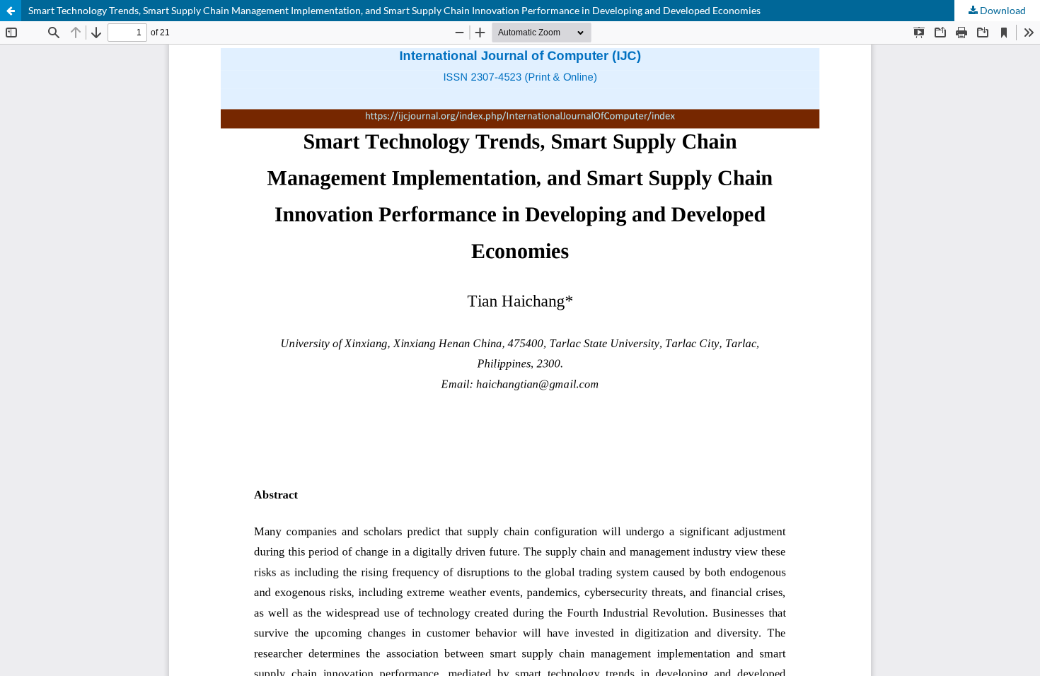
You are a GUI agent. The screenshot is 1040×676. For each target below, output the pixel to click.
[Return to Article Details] (10, 10)
